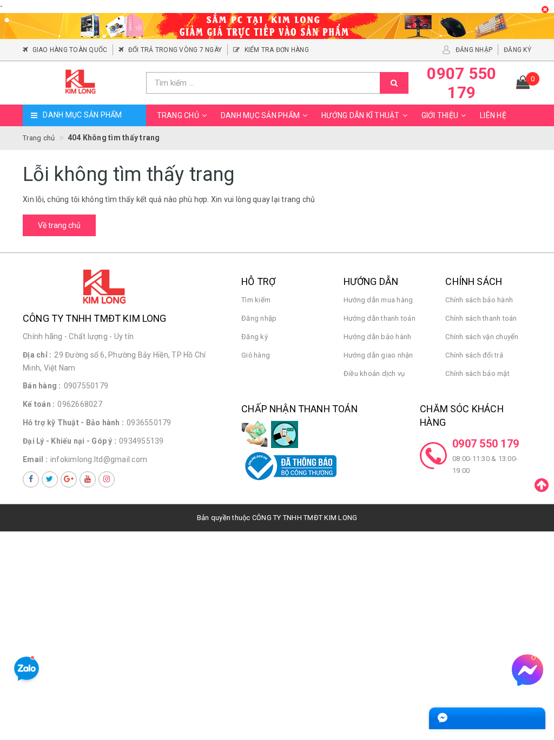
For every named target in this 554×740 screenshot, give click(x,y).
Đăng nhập (258, 318)
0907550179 (86, 385)
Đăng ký (254, 337)
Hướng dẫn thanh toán (380, 318)
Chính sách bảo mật (477, 373)
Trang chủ (178, 115)
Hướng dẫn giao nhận (378, 355)
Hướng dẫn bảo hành (378, 337)
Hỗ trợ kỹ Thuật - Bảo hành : (73, 422)
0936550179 (149, 422)
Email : (35, 459)
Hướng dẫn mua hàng (378, 300)
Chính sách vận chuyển (481, 337)
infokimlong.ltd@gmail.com (98, 459)
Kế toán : (39, 404)
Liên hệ (493, 115)
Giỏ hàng (255, 355)
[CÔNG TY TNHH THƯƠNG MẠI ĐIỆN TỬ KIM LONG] (80, 82)
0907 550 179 (485, 443)
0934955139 (141, 441)
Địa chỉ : (37, 354)
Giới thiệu (440, 115)
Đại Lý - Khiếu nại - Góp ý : (69, 441)
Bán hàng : (42, 385)
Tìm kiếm (256, 300)
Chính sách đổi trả (474, 355)
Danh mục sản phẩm (260, 115)
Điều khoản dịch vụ (374, 373)
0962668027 (79, 404)
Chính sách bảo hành (479, 300)
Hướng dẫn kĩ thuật (360, 115)
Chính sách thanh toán (481, 318)
